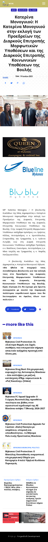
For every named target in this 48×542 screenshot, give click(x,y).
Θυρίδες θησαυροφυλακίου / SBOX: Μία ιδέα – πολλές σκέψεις (13, 486)
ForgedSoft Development (28, 536)
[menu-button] (44, 4)
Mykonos (17, 338)
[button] (38, 4)
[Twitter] (11, 83)
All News (32, 10)
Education (23, 10)
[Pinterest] (17, 83)
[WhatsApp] (23, 83)
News (14, 10)
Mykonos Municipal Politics (26, 447)
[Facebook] (5, 83)
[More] (40, 309)
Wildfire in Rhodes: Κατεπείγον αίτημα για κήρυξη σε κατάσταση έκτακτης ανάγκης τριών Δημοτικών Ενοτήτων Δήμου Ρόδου (34, 494)
